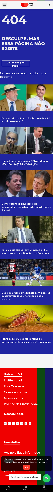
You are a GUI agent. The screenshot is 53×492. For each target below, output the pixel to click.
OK (26, 467)
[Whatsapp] (9, 423)
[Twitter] (17, 423)
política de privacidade (36, 462)
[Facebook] (21, 423)
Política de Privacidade (21, 404)
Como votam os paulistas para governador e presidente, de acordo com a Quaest (26, 207)
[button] (4, 5)
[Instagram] (13, 423)
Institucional (13, 380)
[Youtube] (5, 423)
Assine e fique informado (22, 452)
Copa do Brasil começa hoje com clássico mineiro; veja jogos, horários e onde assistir (25, 296)
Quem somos (13, 398)
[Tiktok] (26, 423)
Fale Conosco (14, 386)
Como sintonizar (16, 392)
